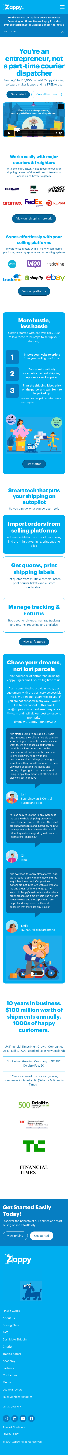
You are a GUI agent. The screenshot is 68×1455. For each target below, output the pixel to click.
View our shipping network (34, 218)
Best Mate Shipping (15, 1339)
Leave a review (12, 1389)
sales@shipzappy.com (17, 1397)
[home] (13, 6)
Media (7, 1382)
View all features (46, 94)
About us (9, 1318)
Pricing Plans (11, 1325)
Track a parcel (12, 1354)
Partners (8, 1368)
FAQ (5, 1332)
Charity (7, 1346)
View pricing (15, 1235)
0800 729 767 (12, 1407)
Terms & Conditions (14, 1427)
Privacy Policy (10, 1434)
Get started (18, 94)
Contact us (10, 1375)
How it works (11, 1311)
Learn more (9, 31)
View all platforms (34, 291)
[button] (61, 7)
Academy (9, 1361)
